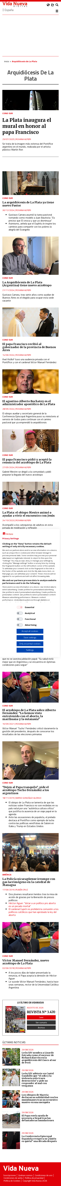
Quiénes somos (25, 1175)
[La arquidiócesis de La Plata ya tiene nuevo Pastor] (30, 183)
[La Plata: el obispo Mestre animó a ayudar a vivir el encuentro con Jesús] (30, 493)
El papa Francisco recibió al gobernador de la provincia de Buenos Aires (29, 347)
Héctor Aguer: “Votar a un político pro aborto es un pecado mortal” (32, 904)
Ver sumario (41, 1022)
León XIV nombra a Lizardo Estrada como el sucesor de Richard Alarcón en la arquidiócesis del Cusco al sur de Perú (39, 1057)
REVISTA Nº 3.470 (41, 1012)
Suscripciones (9, 1175)
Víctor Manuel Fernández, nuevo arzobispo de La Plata (25, 962)
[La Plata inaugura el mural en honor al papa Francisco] (30, 100)
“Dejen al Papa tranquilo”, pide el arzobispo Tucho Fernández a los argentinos (25, 790)
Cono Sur (7, 113)
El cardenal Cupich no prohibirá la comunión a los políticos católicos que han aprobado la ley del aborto (33, 912)
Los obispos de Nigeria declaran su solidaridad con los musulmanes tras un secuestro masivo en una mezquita (40, 1098)
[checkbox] (20, 607)
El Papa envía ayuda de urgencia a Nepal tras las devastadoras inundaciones (38, 1118)
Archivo (41, 1027)
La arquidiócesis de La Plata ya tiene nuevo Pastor (28, 204)
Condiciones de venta (13, 1178)
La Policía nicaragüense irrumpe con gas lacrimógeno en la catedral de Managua (28, 882)
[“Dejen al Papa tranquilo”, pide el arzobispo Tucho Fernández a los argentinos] (30, 760)
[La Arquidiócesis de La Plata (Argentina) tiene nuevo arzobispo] (30, 256)
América (6, 874)
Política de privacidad (34, 1178)
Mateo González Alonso (28, 797)
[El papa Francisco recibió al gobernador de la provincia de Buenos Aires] (30, 322)
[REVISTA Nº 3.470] (15, 1019)
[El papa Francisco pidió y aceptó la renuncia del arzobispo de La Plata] (30, 440)
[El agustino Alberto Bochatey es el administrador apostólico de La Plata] (30, 381)
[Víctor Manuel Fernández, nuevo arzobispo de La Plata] (30, 937)
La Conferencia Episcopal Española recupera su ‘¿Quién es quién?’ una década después (39, 1139)
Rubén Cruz (22, 889)
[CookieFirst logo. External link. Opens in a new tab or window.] (7, 533)
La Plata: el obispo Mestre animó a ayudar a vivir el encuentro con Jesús (28, 514)
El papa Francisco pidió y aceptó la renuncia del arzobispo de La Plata (26, 461)
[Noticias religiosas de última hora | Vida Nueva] (14, 4)
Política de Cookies (12, 1180)
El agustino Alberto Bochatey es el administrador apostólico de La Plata (28, 403)
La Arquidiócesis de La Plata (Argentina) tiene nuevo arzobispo (26, 284)
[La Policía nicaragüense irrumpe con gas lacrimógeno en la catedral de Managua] (30, 852)
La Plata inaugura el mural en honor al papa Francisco (26, 126)
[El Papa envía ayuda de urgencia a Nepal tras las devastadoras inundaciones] (11, 1119)
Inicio (6, 61)
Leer (41, 1017)
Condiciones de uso (43, 1175)
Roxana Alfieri (23, 139)
